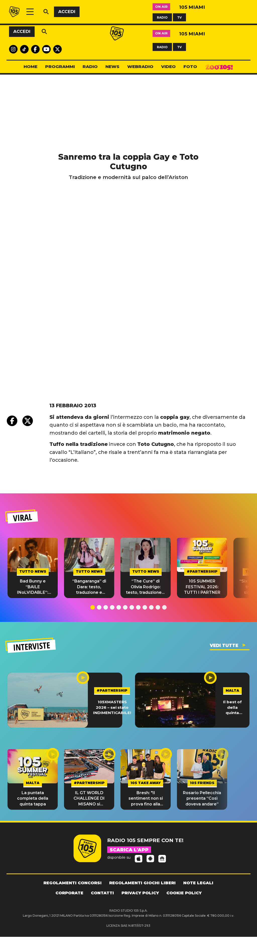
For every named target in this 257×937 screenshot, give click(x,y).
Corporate (69, 893)
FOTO (190, 66)
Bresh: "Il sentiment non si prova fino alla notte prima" (145, 798)
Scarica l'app (129, 850)
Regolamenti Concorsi (72, 883)
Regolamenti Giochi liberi (142, 883)
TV (179, 17)
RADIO (162, 17)
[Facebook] (12, 421)
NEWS (112, 66)
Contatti (102, 893)
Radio (90, 66)
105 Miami (192, 7)
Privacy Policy (140, 893)
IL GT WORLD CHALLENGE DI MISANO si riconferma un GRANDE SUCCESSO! (89, 798)
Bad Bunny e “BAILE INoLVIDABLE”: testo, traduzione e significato (32, 587)
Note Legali (198, 883)
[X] (27, 421)
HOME (30, 66)
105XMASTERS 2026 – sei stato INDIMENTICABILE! (112, 707)
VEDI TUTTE (224, 645)
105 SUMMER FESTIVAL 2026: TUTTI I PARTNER (202, 587)
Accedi (66, 11)
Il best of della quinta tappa (232, 707)
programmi (60, 66)
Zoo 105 (219, 67)
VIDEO (168, 66)
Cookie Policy (184, 893)
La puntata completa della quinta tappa (32, 798)
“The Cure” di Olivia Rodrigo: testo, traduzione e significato (145, 587)
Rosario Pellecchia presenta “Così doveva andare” (202, 798)
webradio (140, 66)
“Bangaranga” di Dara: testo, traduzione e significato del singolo (89, 587)
